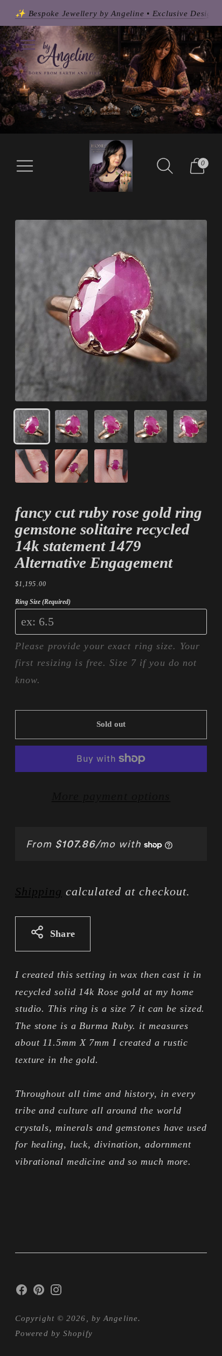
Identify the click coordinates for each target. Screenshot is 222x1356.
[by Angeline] (111, 166)
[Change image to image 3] (111, 426)
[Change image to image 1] (31, 426)
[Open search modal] (165, 166)
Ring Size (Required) (43, 602)
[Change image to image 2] (71, 426)
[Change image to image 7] (71, 466)
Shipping (38, 891)
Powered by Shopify (54, 1333)
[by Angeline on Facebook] (21, 1292)
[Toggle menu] (28, 45)
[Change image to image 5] (190, 426)
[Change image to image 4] (151, 426)
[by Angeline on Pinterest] (38, 1292)
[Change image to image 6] (31, 466)
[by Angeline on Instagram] (56, 1292)
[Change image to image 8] (111, 466)
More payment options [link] (111, 796)
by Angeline (115, 1318)
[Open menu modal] (25, 166)
